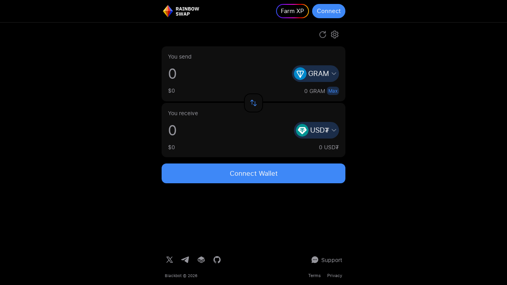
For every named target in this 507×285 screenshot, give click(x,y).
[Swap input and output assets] (253, 102)
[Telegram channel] (185, 260)
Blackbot (173, 275)
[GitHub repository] (217, 260)
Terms (314, 275)
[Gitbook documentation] (201, 260)
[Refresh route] (322, 34)
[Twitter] (169, 260)
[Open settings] (334, 34)
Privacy (334, 275)
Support (331, 260)
